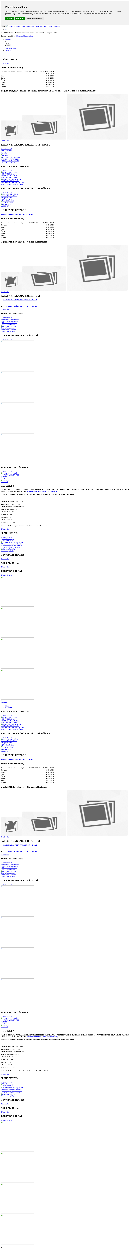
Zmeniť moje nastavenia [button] (34, 18)
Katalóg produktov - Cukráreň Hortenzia (17, 214)
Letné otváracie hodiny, (33, 491)
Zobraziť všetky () (6, 149)
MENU (7, 706)
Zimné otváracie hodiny (49, 491)
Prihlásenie (8, 39)
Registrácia (8, 50)
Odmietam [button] (19, 18)
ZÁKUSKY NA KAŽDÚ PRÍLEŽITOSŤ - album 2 (20, 306)
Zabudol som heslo (10, 48)
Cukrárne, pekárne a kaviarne (24, 36)
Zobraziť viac (5, 63)
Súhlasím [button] (10, 18)
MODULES (8, 707)
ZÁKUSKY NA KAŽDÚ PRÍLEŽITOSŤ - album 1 (20, 300)
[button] (6, 29)
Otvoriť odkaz (5, 141)
